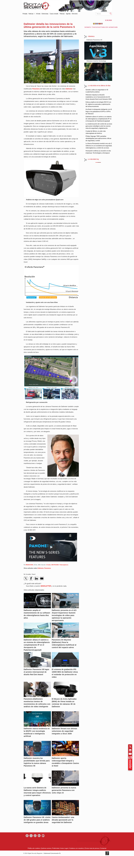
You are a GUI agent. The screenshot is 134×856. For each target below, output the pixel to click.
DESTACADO (55, 564)
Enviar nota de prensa (92, 848)
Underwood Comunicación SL (52, 853)
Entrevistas (45, 13)
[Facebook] (31, 578)
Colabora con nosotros (76, 848)
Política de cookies (34, 848)
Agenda (68, 13)
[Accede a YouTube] (130, 753)
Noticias (31, 13)
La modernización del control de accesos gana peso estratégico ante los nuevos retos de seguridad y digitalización (99, 126)
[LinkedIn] (36, 578)
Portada (25, 13)
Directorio (74, 13)
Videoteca (91, 36)
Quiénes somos (46, 848)
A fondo (38, 13)
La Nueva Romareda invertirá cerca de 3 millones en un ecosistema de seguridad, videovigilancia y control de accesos (99, 146)
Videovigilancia (63, 564)
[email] (42, 578)
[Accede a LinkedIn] (130, 750)
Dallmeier (69, 89)
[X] (26, 578)
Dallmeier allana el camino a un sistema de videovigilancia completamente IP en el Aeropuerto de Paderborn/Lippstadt (98, 119)
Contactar (103, 848)
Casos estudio (54, 13)
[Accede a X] (130, 746)
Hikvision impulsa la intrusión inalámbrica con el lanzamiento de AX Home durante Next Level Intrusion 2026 (99, 97)
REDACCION (29, 564)
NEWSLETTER (46, 586)
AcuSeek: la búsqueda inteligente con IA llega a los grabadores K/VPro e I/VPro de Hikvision (99, 111)
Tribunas (62, 13)
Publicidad (55, 848)
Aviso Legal (64, 848)
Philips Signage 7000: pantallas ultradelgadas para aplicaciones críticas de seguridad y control (98, 138)
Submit (110, 13)
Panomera (36, 89)
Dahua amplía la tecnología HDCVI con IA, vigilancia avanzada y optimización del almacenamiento (98, 104)
